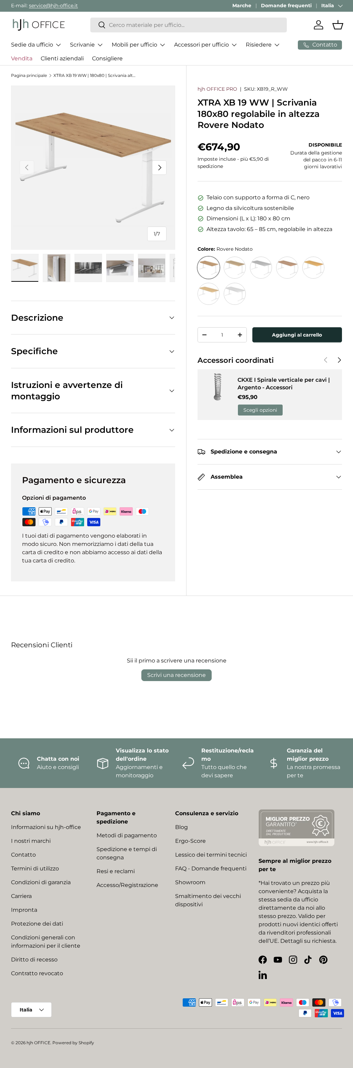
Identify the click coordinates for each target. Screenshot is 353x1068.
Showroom (190, 882)
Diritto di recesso (34, 959)
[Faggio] (313, 268)
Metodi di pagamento (127, 835)
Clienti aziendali (62, 58)
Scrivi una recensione (176, 675)
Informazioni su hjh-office (46, 827)
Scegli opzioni (260, 410)
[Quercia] (235, 268)
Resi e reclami (116, 871)
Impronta (24, 910)
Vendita (21, 58)
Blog (181, 827)
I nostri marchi (31, 841)
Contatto (23, 854)
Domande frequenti (286, 5)
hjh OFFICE (38, 1042)
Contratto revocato (37, 973)
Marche (241, 5)
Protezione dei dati (37, 923)
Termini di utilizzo (35, 868)
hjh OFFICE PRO (217, 89)
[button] (337, 24)
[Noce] (287, 268)
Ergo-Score (190, 841)
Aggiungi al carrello (297, 335)
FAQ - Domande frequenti (210, 868)
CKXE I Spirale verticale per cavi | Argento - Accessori (284, 384)
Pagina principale (29, 75)
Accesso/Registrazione (127, 885)
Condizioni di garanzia (41, 882)
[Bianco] (235, 294)
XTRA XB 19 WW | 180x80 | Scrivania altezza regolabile (94, 75)
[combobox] (188, 25)
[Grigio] (261, 268)
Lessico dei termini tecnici (211, 854)
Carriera (21, 896)
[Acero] (209, 294)
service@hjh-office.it (53, 5)
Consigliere (107, 58)
